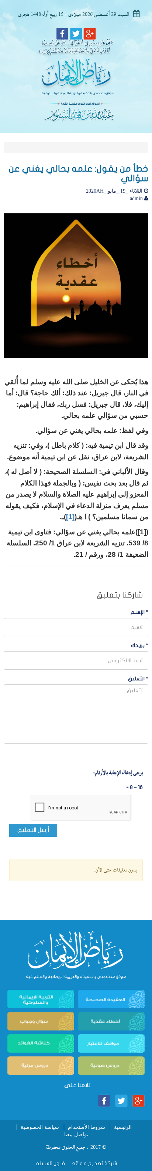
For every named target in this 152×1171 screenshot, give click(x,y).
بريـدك (139, 645)
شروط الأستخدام (86, 1127)
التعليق (138, 678)
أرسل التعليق (33, 830)
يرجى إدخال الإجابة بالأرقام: (118, 773)
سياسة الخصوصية (40, 1127)
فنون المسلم (50, 1163)
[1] (70, 517)
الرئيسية (123, 1127)
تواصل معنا (76, 1134)
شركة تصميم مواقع (93, 1163)
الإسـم (139, 612)
